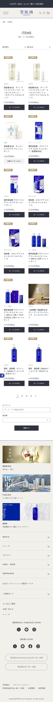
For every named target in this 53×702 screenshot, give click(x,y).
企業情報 (31, 688)
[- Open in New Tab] (19, 628)
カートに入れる (14, 107)
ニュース (6, 614)
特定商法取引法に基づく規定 (13, 688)
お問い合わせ (8, 609)
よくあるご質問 (9, 604)
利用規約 (6, 685)
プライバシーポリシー (21, 685)
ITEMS (10, 22)
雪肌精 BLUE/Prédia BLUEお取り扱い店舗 (26, 657)
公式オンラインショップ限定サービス (18, 583)
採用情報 (41, 688)
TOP (4, 22)
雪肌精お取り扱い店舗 (26, 667)
